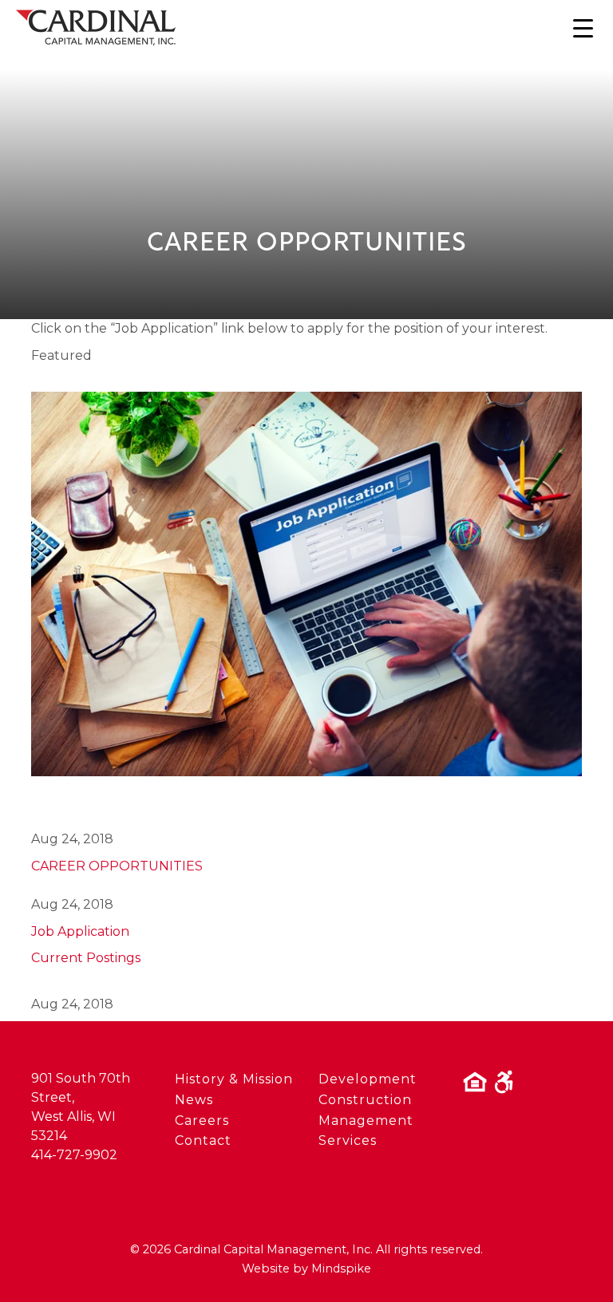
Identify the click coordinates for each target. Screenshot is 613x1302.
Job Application (80, 931)
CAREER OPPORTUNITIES (117, 866)
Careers (202, 1120)
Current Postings (85, 957)
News (194, 1099)
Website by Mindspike (306, 1268)
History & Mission (234, 1079)
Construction (365, 1099)
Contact (203, 1140)
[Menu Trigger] (583, 28)
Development (367, 1079)
